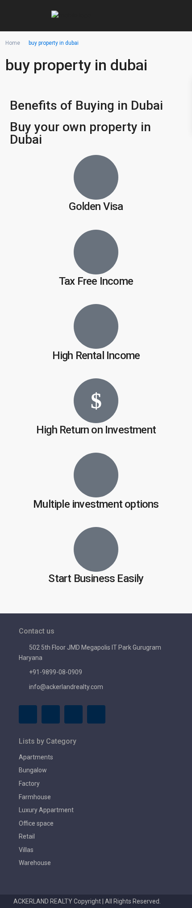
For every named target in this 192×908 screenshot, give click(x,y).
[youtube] (73, 714)
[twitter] (51, 714)
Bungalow (33, 770)
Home (12, 43)
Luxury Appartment (46, 810)
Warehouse (35, 862)
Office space (36, 823)
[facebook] (28, 714)
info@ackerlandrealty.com (66, 686)
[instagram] (96, 714)
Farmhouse (35, 797)
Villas (26, 849)
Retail (27, 836)
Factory (29, 783)
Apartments (36, 757)
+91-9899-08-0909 (55, 672)
